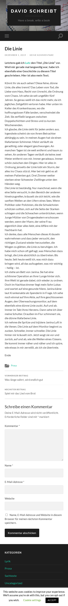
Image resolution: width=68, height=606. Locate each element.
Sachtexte (11, 575)
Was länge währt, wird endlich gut (24, 378)
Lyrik (7, 561)
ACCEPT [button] (52, 600)
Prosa (14, 365)
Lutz (28, 62)
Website (9, 498)
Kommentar (12, 425)
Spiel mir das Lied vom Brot (20, 391)
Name (9, 465)
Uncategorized (13, 583)
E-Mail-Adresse (14, 481)
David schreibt (34, 11)
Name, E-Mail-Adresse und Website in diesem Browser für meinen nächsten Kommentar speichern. (33, 518)
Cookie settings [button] (32, 600)
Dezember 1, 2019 (15, 55)
